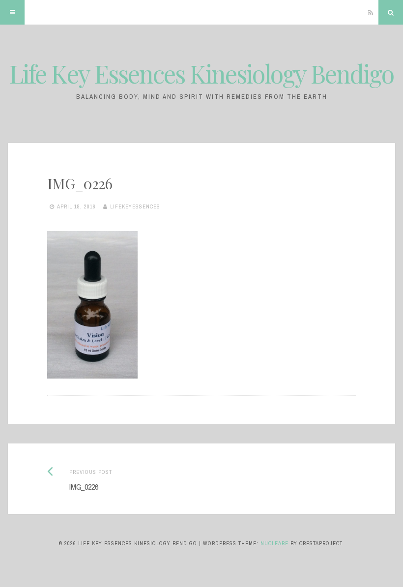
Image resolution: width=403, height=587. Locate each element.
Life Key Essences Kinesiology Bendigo (201, 73)
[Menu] (12, 12)
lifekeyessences (135, 206)
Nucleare (274, 543)
